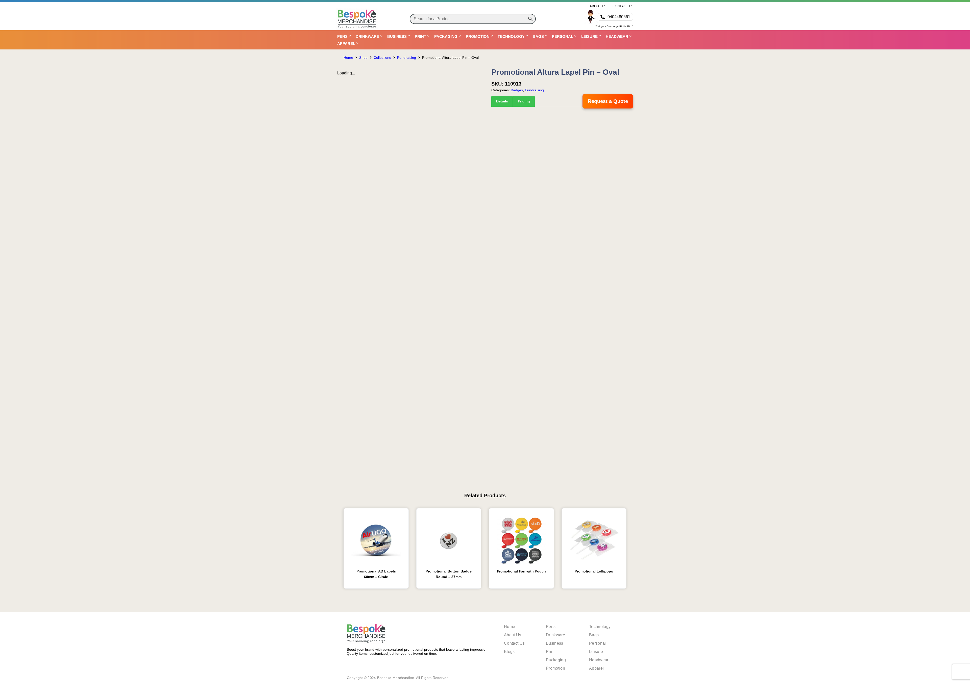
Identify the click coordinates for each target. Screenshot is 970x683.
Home (348, 58)
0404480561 (619, 17)
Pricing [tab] (524, 101)
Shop (363, 58)
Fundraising (406, 58)
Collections (382, 58)
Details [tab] (502, 101)
